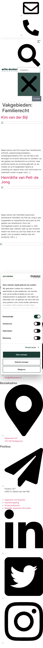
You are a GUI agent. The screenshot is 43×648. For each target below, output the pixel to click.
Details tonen (30, 347)
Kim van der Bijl (14, 117)
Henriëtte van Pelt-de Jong (20, 179)
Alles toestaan (21, 355)
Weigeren (21, 369)
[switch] (37, 324)
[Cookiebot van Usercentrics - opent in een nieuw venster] (30, 276)
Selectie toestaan (21, 362)
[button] (39, 41)
